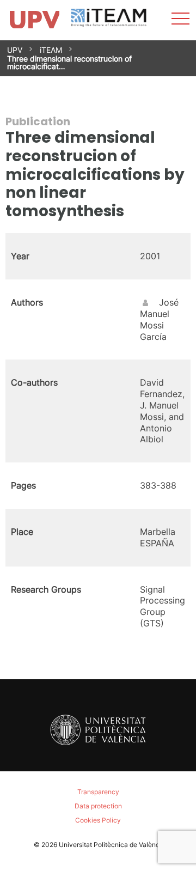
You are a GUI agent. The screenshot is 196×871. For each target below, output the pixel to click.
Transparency (98, 792)
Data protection (98, 806)
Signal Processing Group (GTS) (162, 606)
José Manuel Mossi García (159, 319)
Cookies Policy (98, 820)
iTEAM (51, 49)
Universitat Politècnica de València (112, 844)
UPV (14, 49)
